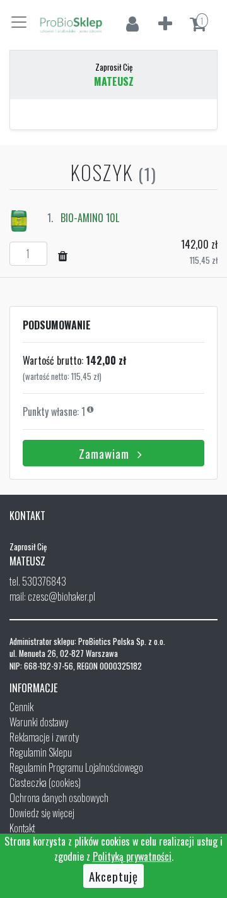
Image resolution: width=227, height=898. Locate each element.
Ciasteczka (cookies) (45, 782)
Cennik (21, 706)
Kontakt (22, 828)
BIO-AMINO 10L (90, 217)
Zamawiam (105, 453)
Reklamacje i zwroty (44, 737)
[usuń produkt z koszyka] (63, 255)
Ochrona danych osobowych (58, 797)
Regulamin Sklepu (40, 752)
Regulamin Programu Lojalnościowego (76, 767)
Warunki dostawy (38, 722)
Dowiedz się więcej (41, 812)
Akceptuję (113, 876)
